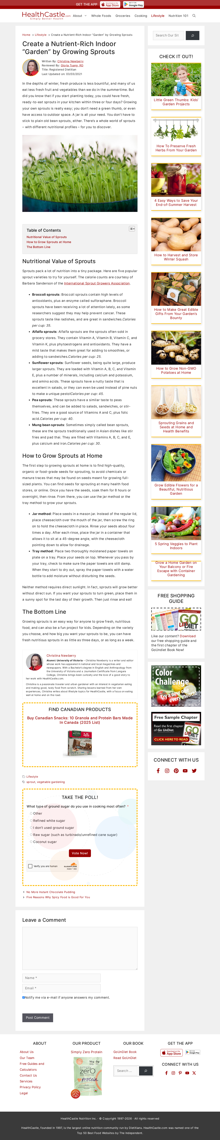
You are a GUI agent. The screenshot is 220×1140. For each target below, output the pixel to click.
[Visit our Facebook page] (166, 1073)
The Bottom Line (38, 247)
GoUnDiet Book (125, 1052)
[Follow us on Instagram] (173, 1073)
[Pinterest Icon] (176, 770)
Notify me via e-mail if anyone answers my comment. (67, 997)
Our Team (27, 1058)
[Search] (192, 35)
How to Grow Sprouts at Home (49, 242)
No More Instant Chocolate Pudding (50, 892)
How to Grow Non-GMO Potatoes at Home (176, 370)
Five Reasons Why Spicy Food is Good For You (58, 897)
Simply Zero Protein (86, 1052)
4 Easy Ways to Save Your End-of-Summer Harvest (176, 202)
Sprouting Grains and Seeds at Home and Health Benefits (176, 427)
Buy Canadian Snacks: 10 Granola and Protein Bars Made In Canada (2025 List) (80, 720)
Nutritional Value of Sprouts (47, 237)
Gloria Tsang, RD (72, 65)
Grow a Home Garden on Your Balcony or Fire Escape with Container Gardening (176, 569)
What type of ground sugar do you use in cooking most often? (76, 806)
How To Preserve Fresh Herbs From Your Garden (176, 148)
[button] (194, 16)
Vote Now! (80, 853)
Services (26, 1081)
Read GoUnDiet (125, 1058)
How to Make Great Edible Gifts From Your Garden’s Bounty (176, 314)
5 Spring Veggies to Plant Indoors (176, 546)
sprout (30, 782)
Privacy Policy (30, 1087)
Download (188, 636)
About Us (27, 1052)
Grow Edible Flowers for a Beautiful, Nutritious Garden (176, 489)
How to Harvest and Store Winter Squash (176, 257)
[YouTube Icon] (185, 770)
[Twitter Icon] (194, 770)
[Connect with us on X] (194, 1073)
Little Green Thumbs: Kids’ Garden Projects (176, 102)
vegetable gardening (51, 782)
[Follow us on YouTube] (187, 1073)
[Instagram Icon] (167, 770)
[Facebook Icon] (158, 770)
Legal (24, 1093)
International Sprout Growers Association (97, 283)
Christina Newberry (70, 61)
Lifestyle (32, 776)
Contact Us (28, 1075)
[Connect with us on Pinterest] (180, 1073)
